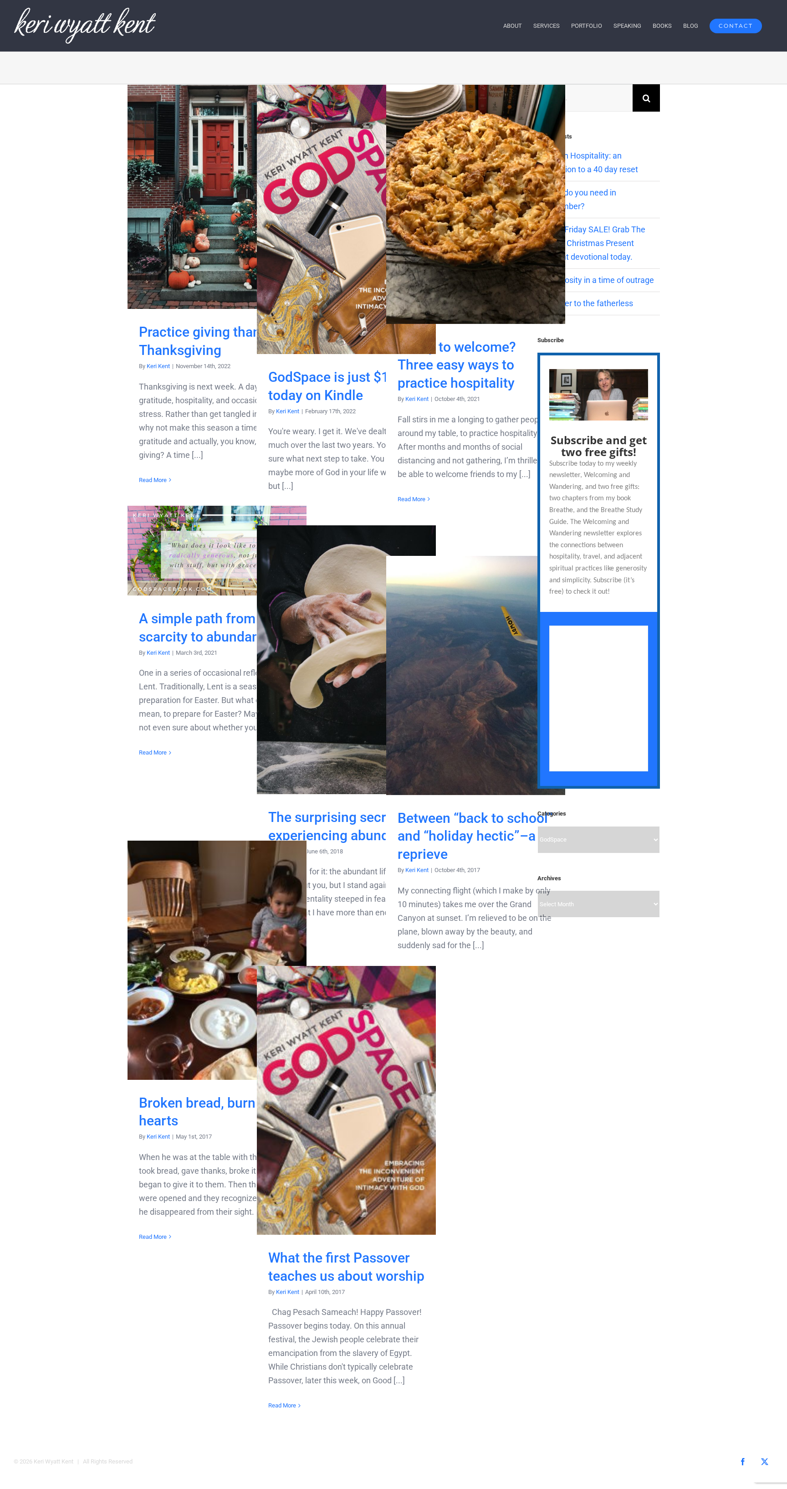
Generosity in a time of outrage (598, 280)
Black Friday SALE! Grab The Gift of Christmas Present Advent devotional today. (594, 243)
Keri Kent (158, 366)
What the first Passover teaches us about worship (346, 1101)
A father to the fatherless (588, 303)
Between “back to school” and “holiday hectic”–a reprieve (476, 675)
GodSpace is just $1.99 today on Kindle (346, 219)
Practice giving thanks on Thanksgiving (217, 197)
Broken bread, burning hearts (217, 960)
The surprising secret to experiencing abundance (346, 660)
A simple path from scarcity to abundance (217, 551)
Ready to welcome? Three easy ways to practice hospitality (476, 204)
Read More (153, 480)
